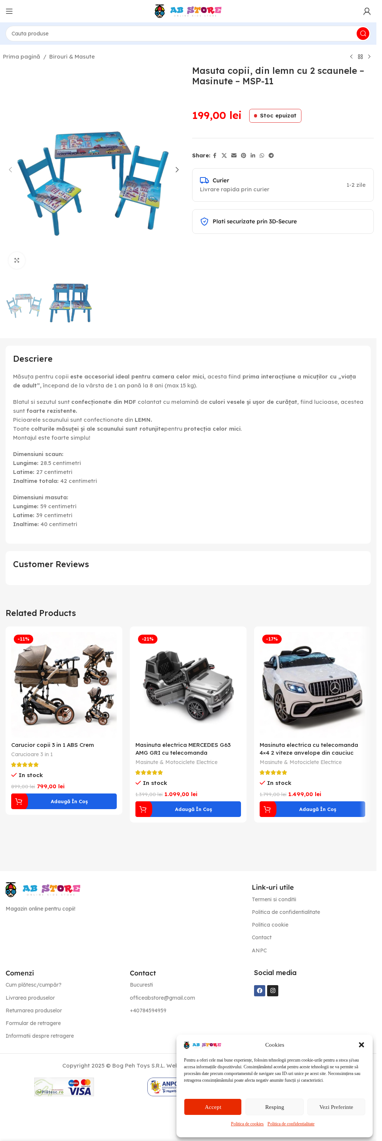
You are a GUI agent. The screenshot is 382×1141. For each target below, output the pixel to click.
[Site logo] (188, 10)
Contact (262, 937)
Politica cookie (270, 924)
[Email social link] (234, 156)
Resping (274, 1107)
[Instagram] (272, 990)
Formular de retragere (33, 1023)
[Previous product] (351, 57)
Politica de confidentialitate (290, 1123)
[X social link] (224, 156)
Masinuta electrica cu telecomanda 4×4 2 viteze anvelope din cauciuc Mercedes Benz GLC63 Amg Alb (309, 752)
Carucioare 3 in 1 (32, 754)
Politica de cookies (247, 1123)
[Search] (363, 33)
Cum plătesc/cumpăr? (34, 984)
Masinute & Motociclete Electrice (176, 762)
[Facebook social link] (214, 156)
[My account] (367, 11)
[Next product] (369, 57)
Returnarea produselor (34, 1010)
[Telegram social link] (271, 156)
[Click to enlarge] (17, 260)
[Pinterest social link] (243, 156)
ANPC (259, 950)
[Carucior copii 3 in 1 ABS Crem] (64, 685)
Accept (213, 1107)
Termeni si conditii (274, 899)
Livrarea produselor (30, 997)
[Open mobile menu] (9, 11)
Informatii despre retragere (40, 1035)
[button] (361, 1045)
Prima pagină (21, 56)
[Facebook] (259, 990)
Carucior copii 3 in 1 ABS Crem (52, 744)
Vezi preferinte (336, 1107)
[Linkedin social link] (252, 156)
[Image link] (43, 889)
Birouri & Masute (72, 56)
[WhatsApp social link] (261, 156)
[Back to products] (360, 57)
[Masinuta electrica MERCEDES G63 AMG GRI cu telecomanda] (188, 685)
